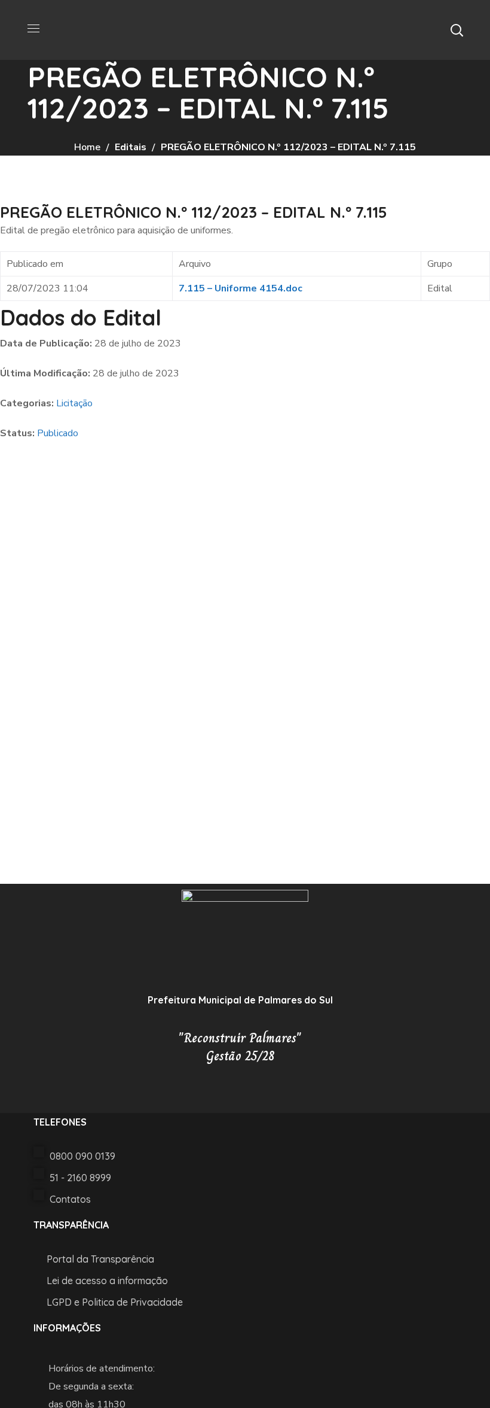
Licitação (74, 403)
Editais (130, 147)
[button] (457, 30)
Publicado (57, 433)
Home (87, 147)
